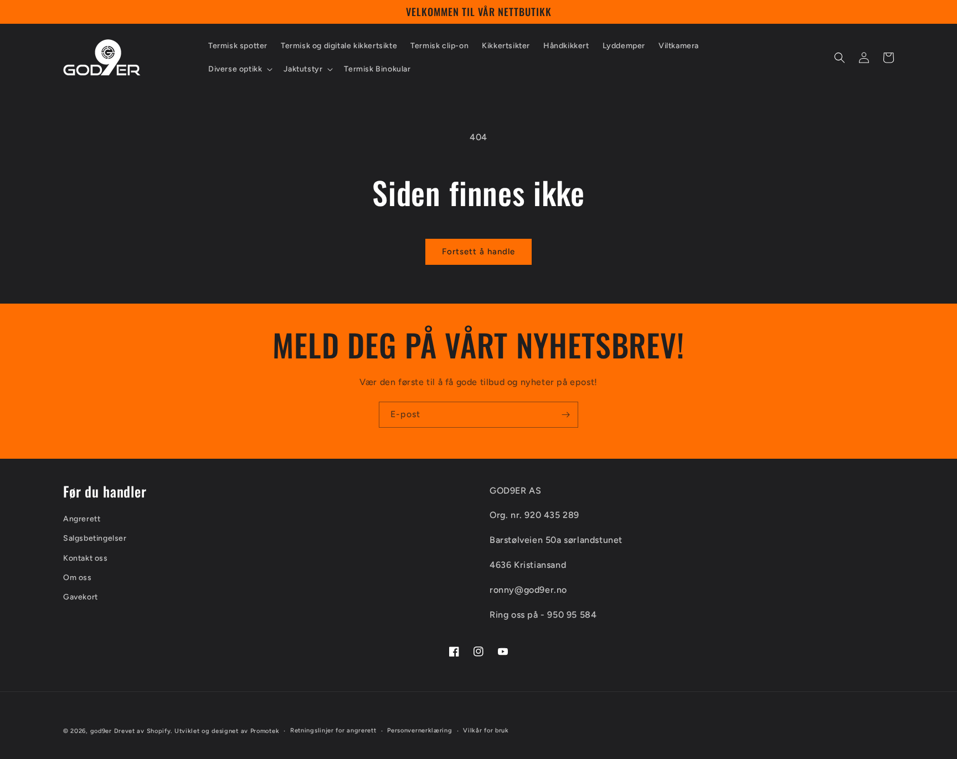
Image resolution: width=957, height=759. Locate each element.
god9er (101, 731)
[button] (239, 69)
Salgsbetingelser (95, 538)
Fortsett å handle (478, 252)
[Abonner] (565, 415)
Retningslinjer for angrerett (333, 730)
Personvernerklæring (419, 730)
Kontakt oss (85, 558)
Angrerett (81, 519)
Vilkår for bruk (486, 730)
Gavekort (80, 597)
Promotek (265, 731)
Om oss (77, 577)
